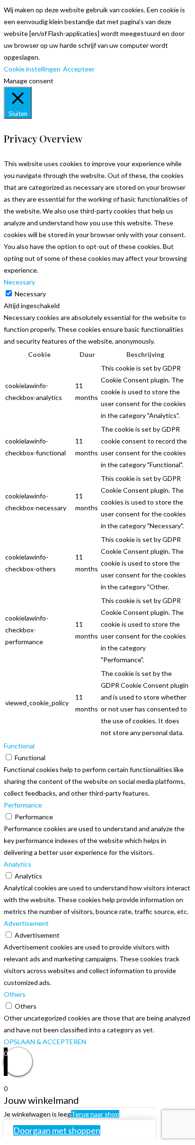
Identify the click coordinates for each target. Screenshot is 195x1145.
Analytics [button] (17, 864)
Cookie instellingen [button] (32, 69)
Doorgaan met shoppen (56, 1130)
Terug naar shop (95, 1114)
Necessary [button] (19, 282)
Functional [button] (19, 746)
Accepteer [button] (79, 69)
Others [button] (15, 994)
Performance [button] (23, 805)
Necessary (30, 294)
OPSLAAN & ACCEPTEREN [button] (45, 1042)
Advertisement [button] (26, 923)
